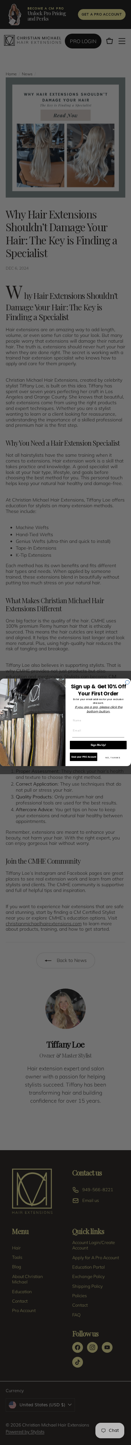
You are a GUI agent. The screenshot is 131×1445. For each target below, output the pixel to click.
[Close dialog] (127, 682)
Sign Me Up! (98, 745)
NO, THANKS (112, 757)
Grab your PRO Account (83, 757)
